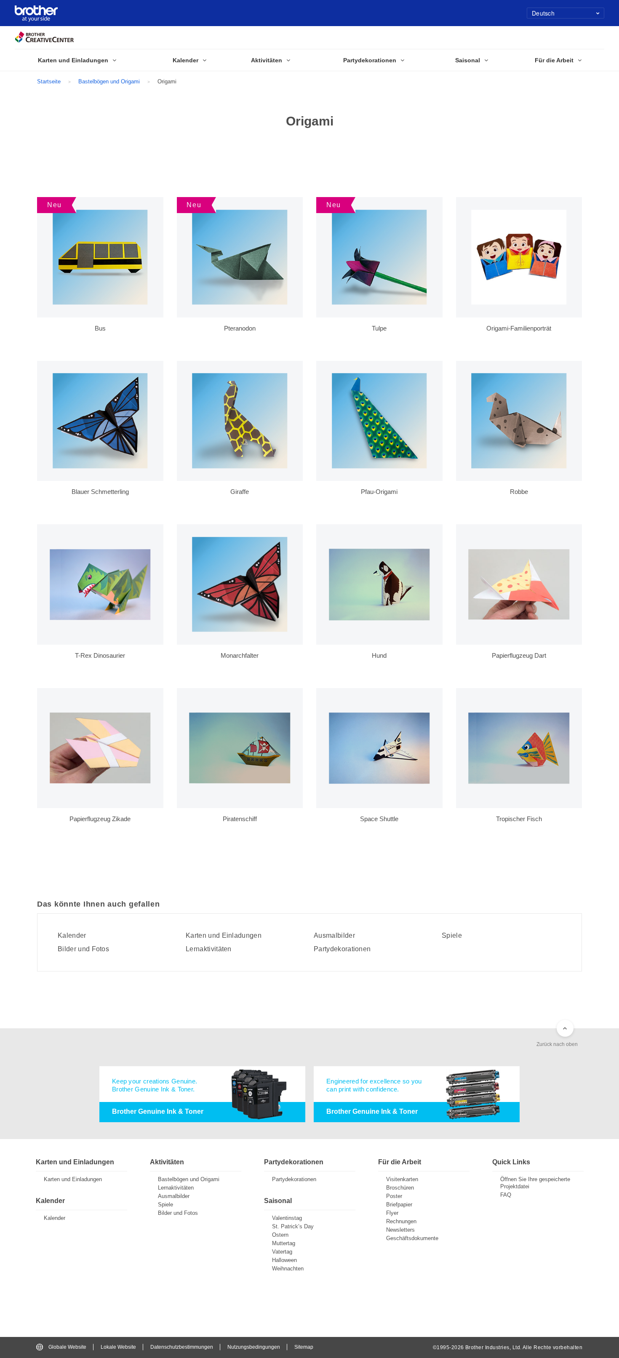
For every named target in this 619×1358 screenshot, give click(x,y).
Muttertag (283, 1243)
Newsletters (400, 1230)
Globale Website (67, 1347)
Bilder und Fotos (83, 949)
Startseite (49, 81)
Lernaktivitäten (209, 949)
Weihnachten (288, 1268)
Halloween (284, 1260)
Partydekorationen (342, 949)
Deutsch (543, 13)
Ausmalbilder (334, 935)
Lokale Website (118, 1347)
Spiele (452, 935)
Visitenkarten (402, 1179)
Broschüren (400, 1188)
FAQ (505, 1195)
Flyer (392, 1213)
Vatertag (282, 1252)
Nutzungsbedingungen (253, 1347)
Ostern (280, 1235)
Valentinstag (287, 1218)
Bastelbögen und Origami (109, 81)
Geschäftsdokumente (412, 1238)
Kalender (72, 935)
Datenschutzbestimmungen (181, 1347)
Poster (394, 1196)
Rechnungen (401, 1221)
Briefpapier (399, 1204)
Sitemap (303, 1347)
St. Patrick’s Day (293, 1226)
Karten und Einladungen (223, 935)
